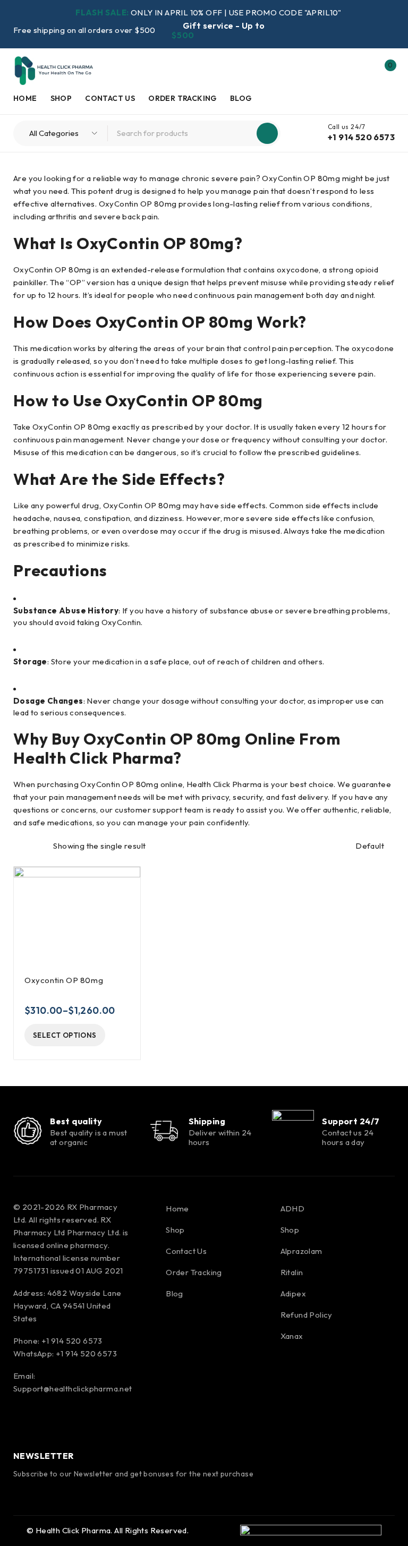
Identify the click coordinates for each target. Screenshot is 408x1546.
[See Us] (80, 1421)
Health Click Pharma (73, 1530)
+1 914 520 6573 (361, 137)
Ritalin (291, 1272)
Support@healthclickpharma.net (72, 1388)
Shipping (207, 1121)
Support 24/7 (350, 1121)
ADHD (292, 1208)
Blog (174, 1293)
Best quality (76, 1121)
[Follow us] (52, 1421)
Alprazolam (301, 1251)
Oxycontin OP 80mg (63, 980)
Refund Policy (306, 1315)
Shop (175, 1230)
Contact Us (186, 1251)
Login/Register (361, 70)
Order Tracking (194, 1272)
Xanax (291, 1336)
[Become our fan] (24, 1421)
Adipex (293, 1293)
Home (177, 1208)
